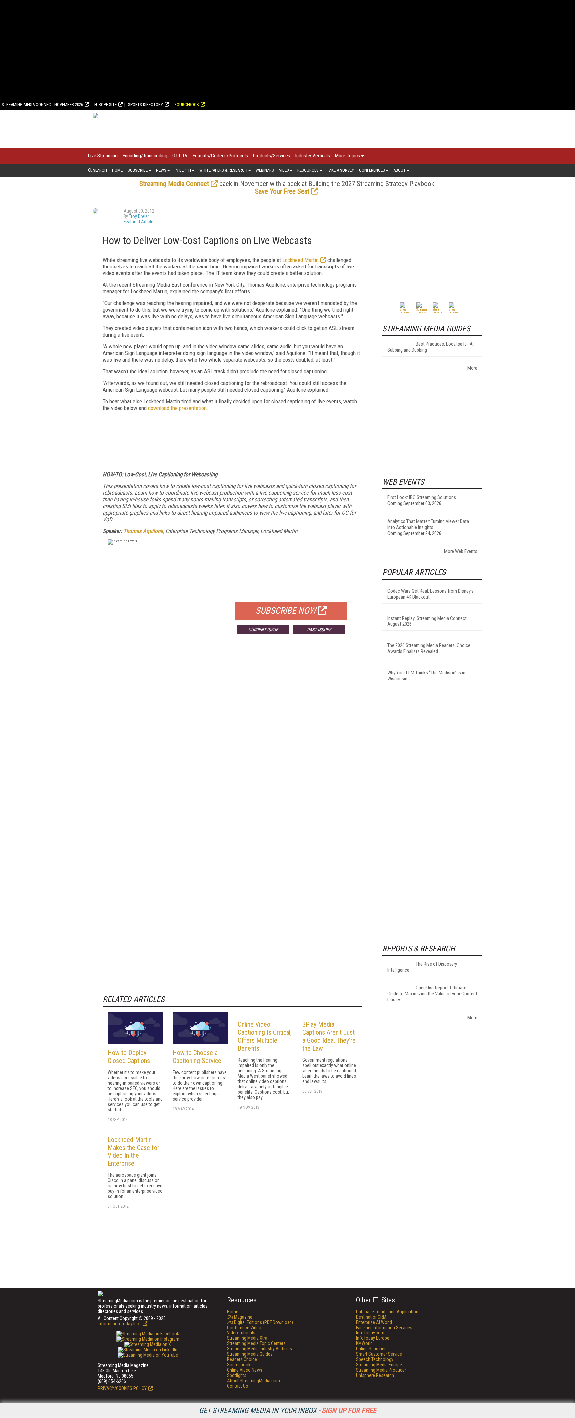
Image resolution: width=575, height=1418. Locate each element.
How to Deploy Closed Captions (129, 1057)
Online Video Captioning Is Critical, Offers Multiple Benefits (265, 1036)
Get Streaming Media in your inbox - (287, 1410)
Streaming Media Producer (381, 1370)
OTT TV (180, 156)
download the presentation (177, 408)
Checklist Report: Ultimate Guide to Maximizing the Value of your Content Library (432, 994)
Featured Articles (140, 221)
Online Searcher (371, 1348)
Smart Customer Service (379, 1354)
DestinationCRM (371, 1317)
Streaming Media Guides (250, 1354)
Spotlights (236, 1375)
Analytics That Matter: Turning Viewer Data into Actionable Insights (428, 524)
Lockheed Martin (300, 260)
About (399, 170)
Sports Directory (145, 104)
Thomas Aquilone (143, 531)
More (472, 368)
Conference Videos (245, 1327)
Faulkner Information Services (384, 1327)
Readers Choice (242, 1359)
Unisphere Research (375, 1375)
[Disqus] (232, 738)
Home (117, 170)
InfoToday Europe (372, 1338)
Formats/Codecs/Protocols (220, 156)
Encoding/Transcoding (145, 156)
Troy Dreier (139, 216)
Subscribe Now (286, 610)
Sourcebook (186, 104)
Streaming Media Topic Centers (256, 1343)
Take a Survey (340, 170)
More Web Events (460, 551)
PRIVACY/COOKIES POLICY (122, 1388)
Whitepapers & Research (223, 170)
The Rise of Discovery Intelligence (422, 967)
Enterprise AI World (374, 1322)
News (161, 170)
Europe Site (105, 104)
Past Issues (319, 629)
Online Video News (244, 1370)
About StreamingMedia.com (253, 1380)
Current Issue (263, 629)
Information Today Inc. (119, 1323)
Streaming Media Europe (379, 1364)
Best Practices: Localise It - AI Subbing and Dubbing (430, 347)
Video (284, 170)
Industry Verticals (312, 156)
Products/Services (271, 156)
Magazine (239, 1317)
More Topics (347, 156)
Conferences (372, 170)
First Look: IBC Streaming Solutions (421, 497)
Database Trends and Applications (388, 1311)
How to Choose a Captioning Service (197, 1057)
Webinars (265, 170)
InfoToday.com (370, 1332)
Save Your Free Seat (282, 191)
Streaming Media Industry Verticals (259, 1348)
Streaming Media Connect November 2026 (42, 104)
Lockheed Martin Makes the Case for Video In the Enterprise (133, 1151)
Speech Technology (374, 1359)
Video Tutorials (241, 1332)
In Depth (183, 170)
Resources (308, 170)
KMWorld (364, 1343)
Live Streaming (103, 156)
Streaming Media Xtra (247, 1338)
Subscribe (138, 170)
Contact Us (237, 1386)
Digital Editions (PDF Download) (260, 1322)
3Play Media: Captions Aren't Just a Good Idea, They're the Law (329, 1036)
